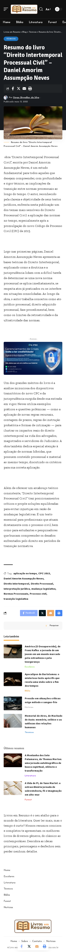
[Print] (29, 89)
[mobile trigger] (7, 9)
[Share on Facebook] (12, 89)
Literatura (30, 776)
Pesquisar (54, 626)
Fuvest (28, 800)
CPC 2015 (44, 573)
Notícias (29, 707)
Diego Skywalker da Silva (26, 97)
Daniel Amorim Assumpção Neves (24, 578)
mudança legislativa (43, 588)
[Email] (24, 89)
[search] (41, 9)
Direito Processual (42, 583)
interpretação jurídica (17, 588)
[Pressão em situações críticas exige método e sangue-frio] (13, 703)
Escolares (30, 667)
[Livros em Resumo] (24, 9)
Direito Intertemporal (16, 583)
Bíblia (27, 691)
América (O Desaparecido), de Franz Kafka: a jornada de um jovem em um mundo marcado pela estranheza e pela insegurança (42, 654)
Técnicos (11, 39)
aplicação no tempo (25, 573)
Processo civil (38, 593)
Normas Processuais (16, 593)
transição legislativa (16, 598)
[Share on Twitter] (18, 89)
